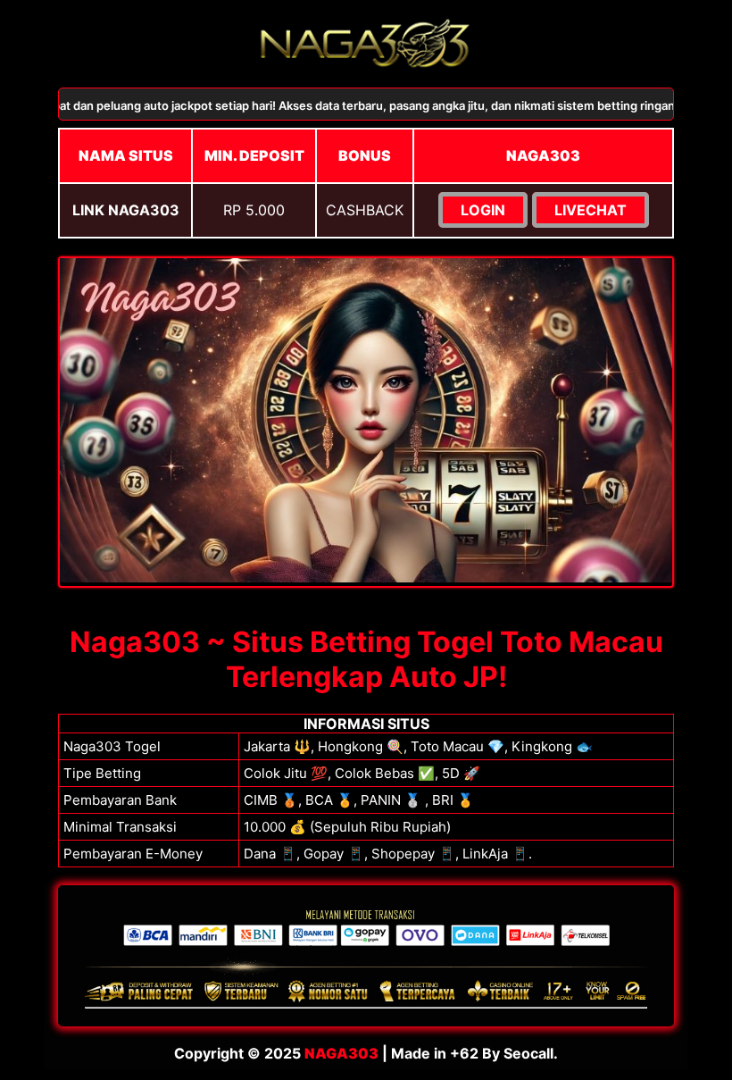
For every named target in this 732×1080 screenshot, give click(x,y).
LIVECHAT (590, 210)
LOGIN (483, 210)
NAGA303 (341, 1053)
